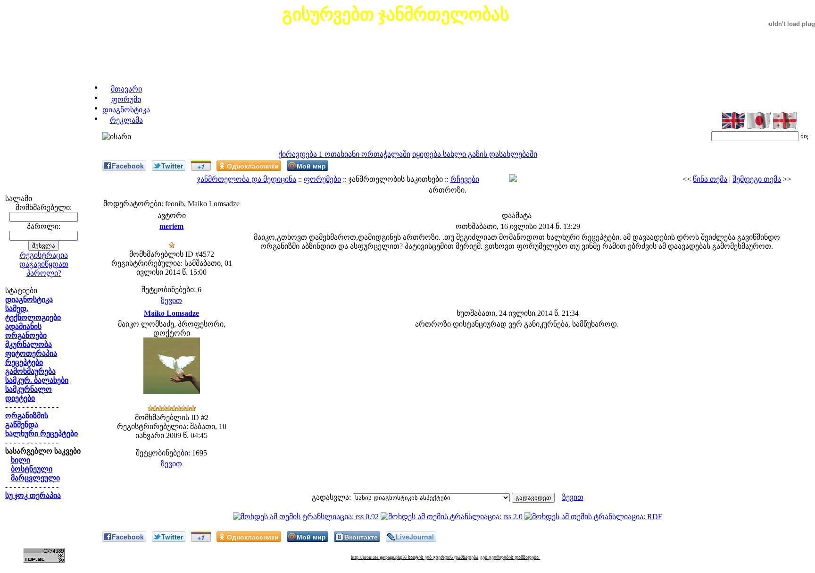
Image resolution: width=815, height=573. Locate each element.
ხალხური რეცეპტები (41, 434)
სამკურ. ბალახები (36, 380)
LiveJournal (415, 536)
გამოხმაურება (30, 371)
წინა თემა (710, 179)
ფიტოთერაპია (31, 353)
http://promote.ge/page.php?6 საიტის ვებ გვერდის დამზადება (414, 557)
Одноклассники (253, 165)
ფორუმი (126, 99)
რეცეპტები (24, 362)
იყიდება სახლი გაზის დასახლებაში (474, 154)
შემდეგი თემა (756, 179)
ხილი (20, 460)
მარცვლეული (35, 478)
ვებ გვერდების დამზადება (510, 557)
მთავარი (126, 89)
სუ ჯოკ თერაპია (33, 495)
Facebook (128, 165)
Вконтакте (361, 536)
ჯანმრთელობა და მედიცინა (246, 179)
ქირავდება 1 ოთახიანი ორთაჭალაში (344, 154)
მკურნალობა (28, 344)
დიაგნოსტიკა (126, 110)
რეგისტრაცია (44, 255)
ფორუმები (322, 179)
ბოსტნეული (31, 469)
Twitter (172, 165)
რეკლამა (126, 120)
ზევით (171, 300)
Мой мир (311, 165)
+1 (201, 166)
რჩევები (464, 179)
